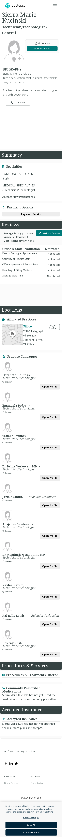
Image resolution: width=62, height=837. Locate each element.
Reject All (31, 825)
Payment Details (31, 214)
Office (27, 326)
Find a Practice (11, 783)
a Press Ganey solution (20, 751)
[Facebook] (6, 763)
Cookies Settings (31, 817)
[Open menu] (55, 6)
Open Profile (49, 386)
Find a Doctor (37, 783)
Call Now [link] (20, 102)
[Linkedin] (11, 763)
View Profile (53, 327)
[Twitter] (16, 763)
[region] (31, 819)
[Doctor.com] (16, 6)
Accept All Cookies (31, 832)
